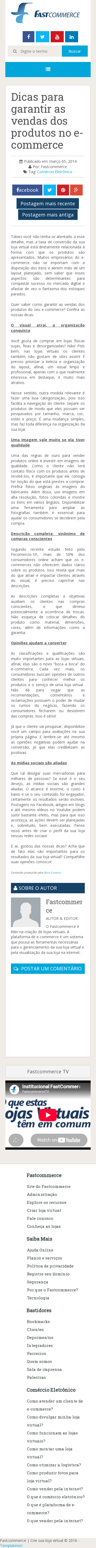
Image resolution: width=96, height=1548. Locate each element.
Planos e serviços (44, 1258)
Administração (42, 1194)
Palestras (36, 1377)
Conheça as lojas (44, 1226)
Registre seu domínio (48, 1273)
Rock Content (52, 872)
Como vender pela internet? (55, 1488)
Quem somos (39, 1361)
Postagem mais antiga (48, 214)
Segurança (37, 1281)
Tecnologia (38, 1297)
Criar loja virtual (44, 1210)
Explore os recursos (46, 1202)
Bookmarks (38, 1321)
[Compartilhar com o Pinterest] (63, 190)
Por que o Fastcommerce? (52, 1289)
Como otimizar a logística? (54, 1464)
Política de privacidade (50, 1266)
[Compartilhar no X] (49, 190)
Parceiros (36, 1353)
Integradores (40, 1345)
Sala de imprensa (44, 1369)
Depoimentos (40, 1337)
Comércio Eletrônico (54, 171)
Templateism (11, 1545)
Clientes (35, 1329)
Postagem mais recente (48, 203)
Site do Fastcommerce (49, 1186)
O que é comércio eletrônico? (56, 1496)
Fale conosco (40, 1218)
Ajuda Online (40, 1250)
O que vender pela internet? (55, 1520)
